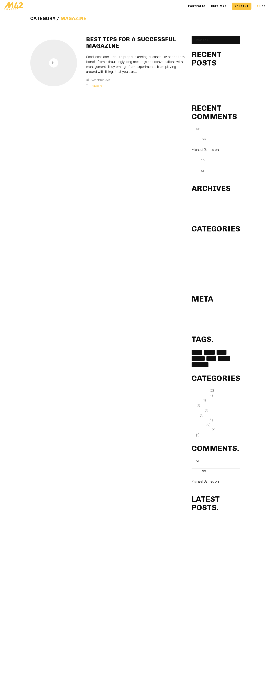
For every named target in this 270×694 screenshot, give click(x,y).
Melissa (196, 139)
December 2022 (202, 206)
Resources (199, 276)
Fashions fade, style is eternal (211, 90)
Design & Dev (200, 241)
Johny (196, 160)
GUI (194, 256)
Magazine (73, 18)
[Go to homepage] (13, 6)
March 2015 (199, 215)
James (196, 171)
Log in (195, 311)
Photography (200, 271)
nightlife (223, 358)
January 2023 (201, 201)
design (197, 352)
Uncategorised (201, 281)
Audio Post (199, 144)
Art (193, 129)
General (197, 251)
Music (195, 266)
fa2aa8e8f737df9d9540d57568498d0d (218, 75)
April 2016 (198, 211)
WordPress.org (201, 326)
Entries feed (199, 316)
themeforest (200, 364)
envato (209, 352)
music (211, 358)
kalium (221, 352)
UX (193, 286)
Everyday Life (201, 246)
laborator (198, 358)
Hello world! (199, 85)
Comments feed (202, 321)
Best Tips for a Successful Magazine (131, 42)
